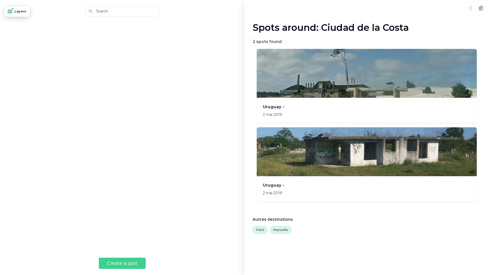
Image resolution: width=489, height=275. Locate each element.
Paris (260, 230)
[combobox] (122, 11)
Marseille (280, 230)
